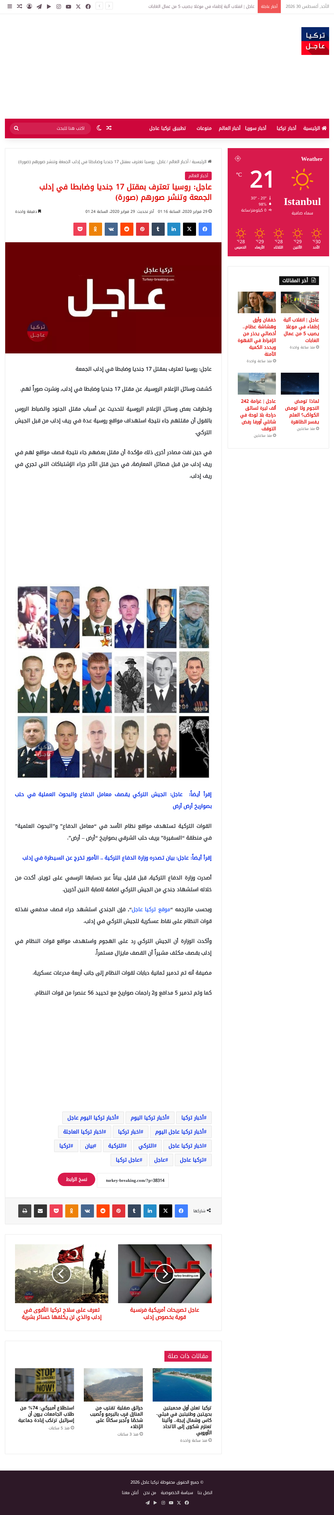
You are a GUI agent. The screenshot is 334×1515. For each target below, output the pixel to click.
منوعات (204, 128)
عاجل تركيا (128, 1160)
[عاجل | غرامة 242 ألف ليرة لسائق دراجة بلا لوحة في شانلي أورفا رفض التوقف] (257, 383)
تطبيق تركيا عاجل (167, 128)
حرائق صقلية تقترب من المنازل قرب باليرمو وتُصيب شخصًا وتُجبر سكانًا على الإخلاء (116, 1417)
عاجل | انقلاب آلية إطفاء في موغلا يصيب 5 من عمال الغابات (301, 330)
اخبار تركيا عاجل (186, 1146)
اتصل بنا (205, 1493)
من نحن (149, 1493)
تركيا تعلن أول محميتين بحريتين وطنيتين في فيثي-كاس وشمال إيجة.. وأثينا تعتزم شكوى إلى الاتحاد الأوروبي (184, 1420)
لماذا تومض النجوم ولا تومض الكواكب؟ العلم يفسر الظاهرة (302, 411)
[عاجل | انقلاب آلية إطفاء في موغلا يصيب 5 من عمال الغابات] (300, 302)
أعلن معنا (130, 1493)
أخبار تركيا (286, 128)
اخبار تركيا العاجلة (83, 1132)
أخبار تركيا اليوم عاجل (92, 1118)
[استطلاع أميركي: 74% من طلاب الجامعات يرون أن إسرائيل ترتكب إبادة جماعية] (44, 1385)
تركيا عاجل (192, 1160)
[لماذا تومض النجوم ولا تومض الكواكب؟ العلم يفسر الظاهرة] (300, 383)
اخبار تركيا (129, 1132)
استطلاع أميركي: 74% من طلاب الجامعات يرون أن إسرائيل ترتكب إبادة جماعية (46, 1414)
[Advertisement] (111, 66)
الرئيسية (312, 128)
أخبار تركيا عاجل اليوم (179, 1132)
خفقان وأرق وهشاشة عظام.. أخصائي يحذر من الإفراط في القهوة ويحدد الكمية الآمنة (177, 6)
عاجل (159, 1160)
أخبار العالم (229, 128)
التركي (146, 1146)
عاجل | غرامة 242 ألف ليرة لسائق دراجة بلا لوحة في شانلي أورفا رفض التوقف (258, 415)
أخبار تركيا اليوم (149, 1118)
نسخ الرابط (76, 1179)
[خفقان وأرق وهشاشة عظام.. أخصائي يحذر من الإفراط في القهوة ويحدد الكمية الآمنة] (257, 302)
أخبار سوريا (255, 128)
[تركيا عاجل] (315, 41)
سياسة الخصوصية (177, 1493)
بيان (89, 1146)
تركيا (64, 1146)
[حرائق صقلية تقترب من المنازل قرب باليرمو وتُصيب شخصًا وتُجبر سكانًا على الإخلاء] (113, 1385)
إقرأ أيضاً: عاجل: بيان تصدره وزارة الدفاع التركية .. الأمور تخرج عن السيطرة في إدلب (117, 858)
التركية (116, 1146)
